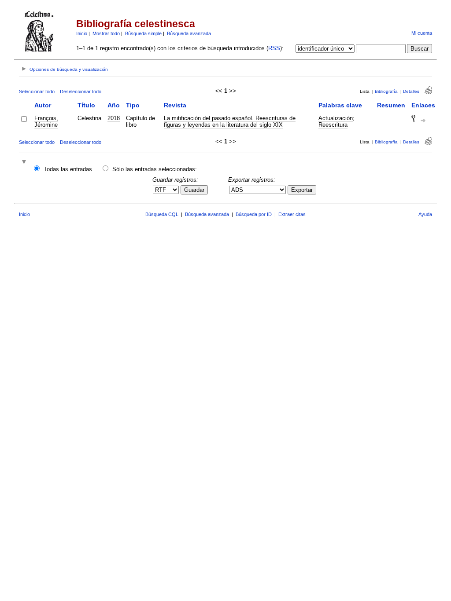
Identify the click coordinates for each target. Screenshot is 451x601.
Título (86, 105)
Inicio (81, 33)
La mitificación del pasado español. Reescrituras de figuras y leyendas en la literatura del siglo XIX (230, 121)
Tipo (133, 105)
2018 (113, 118)
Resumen (391, 105)
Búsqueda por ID (254, 214)
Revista (175, 105)
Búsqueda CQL (161, 214)
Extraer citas (292, 214)
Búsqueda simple (143, 33)
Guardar (194, 190)
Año (113, 105)
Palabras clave (340, 105)
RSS (274, 48)
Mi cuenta (421, 33)
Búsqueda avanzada (189, 33)
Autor (42, 105)
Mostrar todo (106, 33)
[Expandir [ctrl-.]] (25, 162)
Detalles (411, 91)
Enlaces (423, 105)
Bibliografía (386, 91)
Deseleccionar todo (80, 91)
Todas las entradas (68, 169)
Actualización (335, 118)
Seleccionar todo (37, 91)
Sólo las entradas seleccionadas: (154, 169)
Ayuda (425, 214)
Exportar (302, 190)
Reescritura (332, 124)
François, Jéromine (46, 121)
